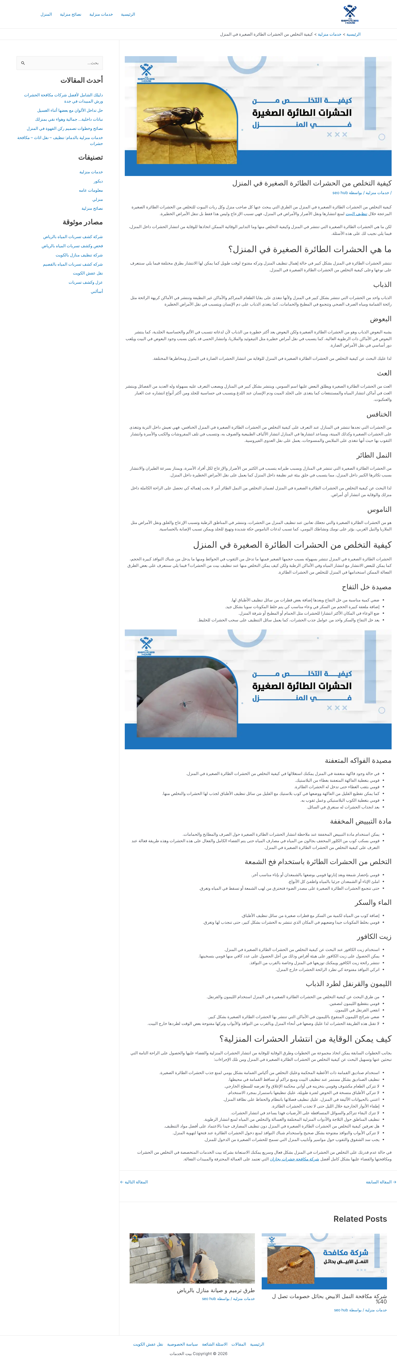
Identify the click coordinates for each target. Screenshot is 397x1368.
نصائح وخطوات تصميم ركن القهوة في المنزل (65, 128)
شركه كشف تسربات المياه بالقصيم (73, 264)
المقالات (238, 1344)
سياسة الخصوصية (182, 1344)
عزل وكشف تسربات (86, 282)
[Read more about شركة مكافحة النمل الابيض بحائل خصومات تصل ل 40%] (324, 1261)
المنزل (46, 14)
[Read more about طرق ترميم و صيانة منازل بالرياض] (192, 1258)
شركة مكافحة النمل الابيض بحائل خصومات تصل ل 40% (329, 1299)
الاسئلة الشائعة (214, 1344)
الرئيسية (128, 14)
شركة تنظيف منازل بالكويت (79, 255)
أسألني (97, 291)
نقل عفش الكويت (88, 273)
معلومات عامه (91, 190)
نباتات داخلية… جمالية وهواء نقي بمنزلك (69, 119)
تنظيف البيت (356, 213)
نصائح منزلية (70, 14)
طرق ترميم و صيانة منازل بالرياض (216, 1290)
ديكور (98, 181)
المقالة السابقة (381, 1182)
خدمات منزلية (101, 14)
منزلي (97, 199)
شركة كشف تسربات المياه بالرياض (73, 236)
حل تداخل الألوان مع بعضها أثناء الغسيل (70, 110)
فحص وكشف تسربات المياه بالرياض (72, 245)
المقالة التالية (134, 1182)
